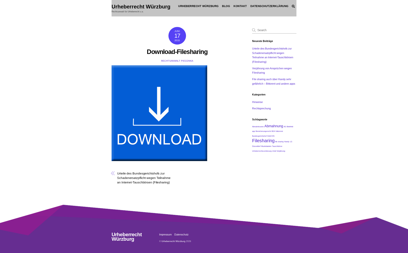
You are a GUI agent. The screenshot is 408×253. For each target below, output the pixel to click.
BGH (273, 131)
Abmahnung (273, 126)
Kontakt (240, 6)
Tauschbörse (277, 146)
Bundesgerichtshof (259, 136)
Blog (226, 6)
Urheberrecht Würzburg (198, 6)
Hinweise (257, 102)
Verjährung (281, 151)
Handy (286, 142)
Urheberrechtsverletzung (262, 151)
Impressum (165, 234)
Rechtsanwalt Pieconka (177, 61)
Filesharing (263, 140)
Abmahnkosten (258, 127)
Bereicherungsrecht (263, 131)
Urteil (274, 151)
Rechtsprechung (261, 108)
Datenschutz (181, 234)
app (253, 131)
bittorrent (279, 131)
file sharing (279, 142)
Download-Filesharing (177, 51)
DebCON (270, 136)
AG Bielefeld (288, 127)
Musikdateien (266, 146)
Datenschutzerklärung (269, 6)
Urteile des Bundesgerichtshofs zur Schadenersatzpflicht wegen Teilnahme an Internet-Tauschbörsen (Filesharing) (144, 178)
